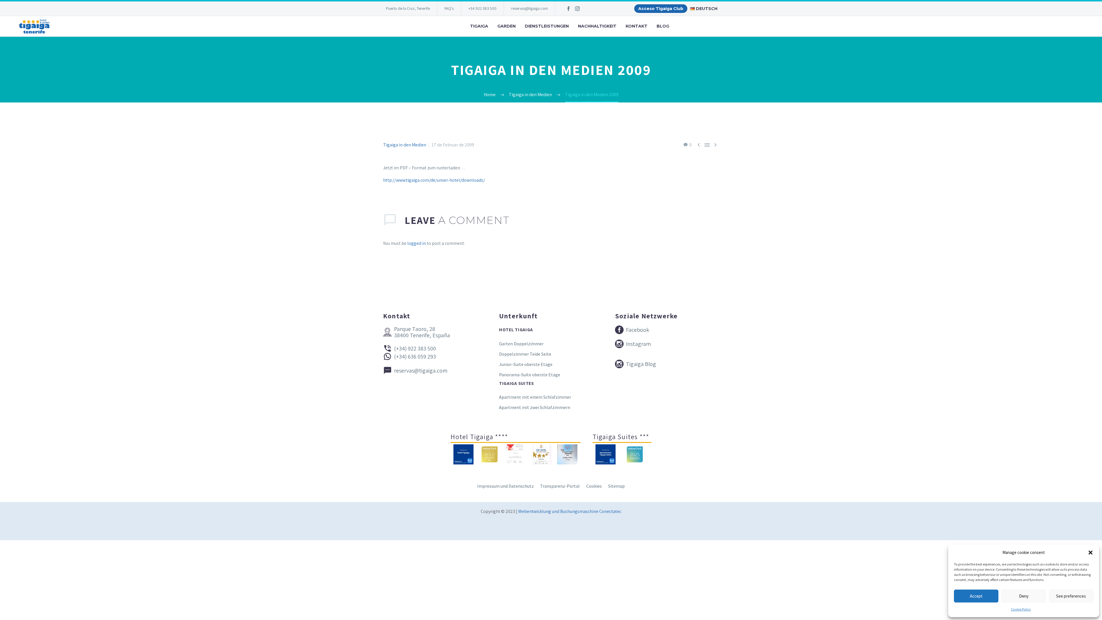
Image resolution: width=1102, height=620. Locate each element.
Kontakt (636, 26)
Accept (976, 596)
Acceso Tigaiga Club (660, 8)
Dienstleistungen (547, 26)
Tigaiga (479, 26)
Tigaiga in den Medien (404, 145)
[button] (1090, 552)
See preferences (1071, 596)
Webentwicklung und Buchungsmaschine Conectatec (569, 511)
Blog (663, 26)
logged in (416, 243)
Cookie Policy (1021, 609)
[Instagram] (577, 8)
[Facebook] (568, 8)
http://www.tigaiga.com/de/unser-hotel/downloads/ (434, 180)
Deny (1024, 596)
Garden (506, 26)
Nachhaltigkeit (597, 26)
